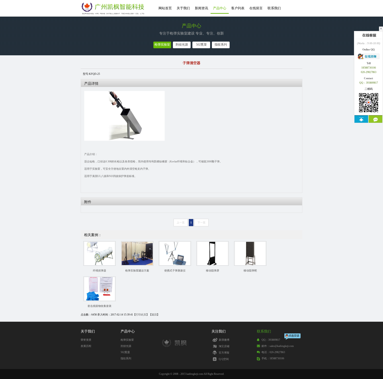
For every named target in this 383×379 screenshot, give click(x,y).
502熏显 (201, 44)
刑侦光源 (182, 44)
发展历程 (86, 346)
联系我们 (274, 8)
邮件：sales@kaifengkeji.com (278, 346)
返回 (154, 314)
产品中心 (219, 8)
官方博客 (224, 352)
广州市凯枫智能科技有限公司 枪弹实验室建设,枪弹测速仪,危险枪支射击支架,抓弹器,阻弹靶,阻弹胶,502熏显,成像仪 (114, 9)
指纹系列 (221, 44)
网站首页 (165, 8)
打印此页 (141, 314)
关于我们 (183, 8)
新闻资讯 (201, 8)
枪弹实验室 (162, 44)
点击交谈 (292, 337)
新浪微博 (224, 339)
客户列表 (237, 8)
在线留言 (256, 8)
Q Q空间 (224, 359)
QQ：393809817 (271, 339)
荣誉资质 (86, 339)
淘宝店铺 (224, 346)
